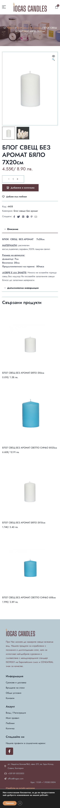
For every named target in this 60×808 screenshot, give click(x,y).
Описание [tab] (12, 229)
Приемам (10, 803)
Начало (10, 27)
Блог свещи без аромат (29, 27)
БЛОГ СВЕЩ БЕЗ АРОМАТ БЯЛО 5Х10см (23, 522)
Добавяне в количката (22, 187)
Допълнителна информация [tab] (23, 288)
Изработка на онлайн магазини (20, 788)
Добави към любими (16, 196)
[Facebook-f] (9, 751)
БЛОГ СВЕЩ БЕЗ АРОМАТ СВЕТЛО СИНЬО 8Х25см (29, 447)
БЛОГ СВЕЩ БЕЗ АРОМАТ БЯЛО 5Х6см (23, 372)
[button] (53, 58)
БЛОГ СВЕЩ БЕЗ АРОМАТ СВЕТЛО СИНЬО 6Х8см (29, 597)
